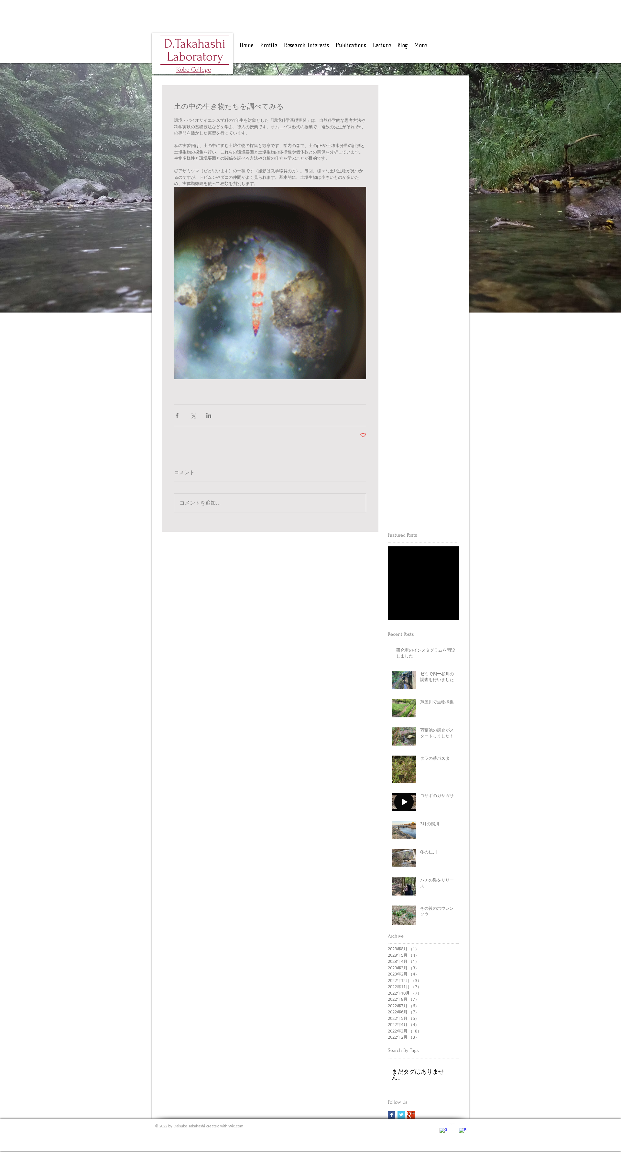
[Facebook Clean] (462, 1131)
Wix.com (235, 1125)
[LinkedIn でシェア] (209, 415)
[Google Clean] (443, 1131)
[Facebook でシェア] (177, 415)
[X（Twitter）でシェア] (193, 415)
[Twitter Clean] (453, 1127)
